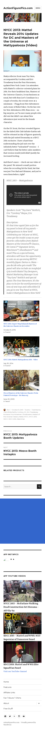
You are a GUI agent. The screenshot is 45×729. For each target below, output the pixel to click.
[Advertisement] (22, 521)
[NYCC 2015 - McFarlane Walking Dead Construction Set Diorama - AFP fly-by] (22, 591)
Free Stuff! (8, 709)
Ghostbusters (27, 414)
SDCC (5, 419)
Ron (8, 410)
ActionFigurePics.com (18, 8)
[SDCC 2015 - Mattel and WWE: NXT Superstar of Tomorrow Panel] (22, 623)
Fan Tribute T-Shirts (12, 698)
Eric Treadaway (32, 412)
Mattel (21, 417)
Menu (38, 8)
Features (7, 687)
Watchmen (21, 419)
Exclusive (6, 414)
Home (6, 682)
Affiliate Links (9, 693)
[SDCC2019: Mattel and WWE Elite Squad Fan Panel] (22, 652)
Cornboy (20, 412)
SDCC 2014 (12, 419)
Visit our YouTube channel (15, 671)
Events (27, 410)
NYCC (26, 417)
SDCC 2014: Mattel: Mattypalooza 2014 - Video (20, 360)
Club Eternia (36, 410)
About (6, 703)
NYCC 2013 (33, 417)
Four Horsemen (16, 414)
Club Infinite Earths (10, 412)
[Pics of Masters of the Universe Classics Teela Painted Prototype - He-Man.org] (21, 380)
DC (25, 412)
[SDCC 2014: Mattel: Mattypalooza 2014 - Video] (21, 346)
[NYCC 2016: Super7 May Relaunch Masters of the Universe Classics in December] (21, 311)
